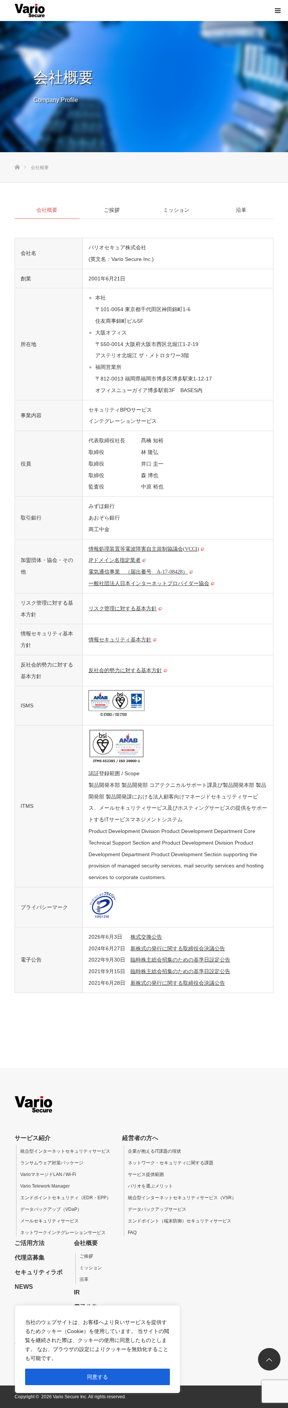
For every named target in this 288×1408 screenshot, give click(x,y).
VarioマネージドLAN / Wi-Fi (48, 1174)
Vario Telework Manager (45, 1186)
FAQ (132, 1232)
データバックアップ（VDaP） (51, 1209)
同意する (97, 1377)
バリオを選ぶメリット (150, 1186)
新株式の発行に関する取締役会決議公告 (177, 948)
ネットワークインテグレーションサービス (63, 1232)
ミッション (91, 1267)
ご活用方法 (30, 1243)
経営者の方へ (140, 1138)
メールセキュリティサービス (49, 1221)
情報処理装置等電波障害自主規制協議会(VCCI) (143, 548)
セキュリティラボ (39, 1272)
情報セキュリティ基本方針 (120, 639)
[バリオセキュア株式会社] (30, 10)
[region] (97, 1349)
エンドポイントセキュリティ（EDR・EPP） (65, 1197)
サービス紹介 (33, 1138)
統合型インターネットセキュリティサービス (65, 1151)
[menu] (277, 10)
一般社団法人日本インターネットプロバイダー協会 (148, 583)
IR (77, 1292)
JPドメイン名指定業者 (114, 559)
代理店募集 (30, 1257)
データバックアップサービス (157, 1209)
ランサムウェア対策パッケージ (51, 1162)
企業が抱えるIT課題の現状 (154, 1151)
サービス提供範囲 (146, 1174)
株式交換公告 (146, 937)
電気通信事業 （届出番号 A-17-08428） (138, 571)
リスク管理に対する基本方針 (122, 608)
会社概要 (86, 1243)
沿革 (84, 1279)
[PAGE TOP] (269, 1359)
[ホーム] (17, 155)
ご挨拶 (86, 1256)
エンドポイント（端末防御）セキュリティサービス (179, 1221)
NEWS (24, 1287)
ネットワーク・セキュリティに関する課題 (170, 1162)
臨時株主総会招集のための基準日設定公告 (180, 960)
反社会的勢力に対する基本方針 (125, 670)
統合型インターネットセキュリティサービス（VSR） (182, 1197)
